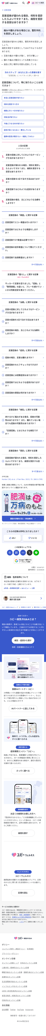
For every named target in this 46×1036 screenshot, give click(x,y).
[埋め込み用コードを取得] (23, 553)
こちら (21, 922)
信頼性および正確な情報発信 (21, 917)
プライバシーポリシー (16, 90)
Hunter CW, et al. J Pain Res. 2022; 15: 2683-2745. (22, 479)
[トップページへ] (23, 939)
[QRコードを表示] (16, 553)
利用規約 (5, 90)
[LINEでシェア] (36, 553)
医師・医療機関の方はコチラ (23, 647)
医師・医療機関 (24, 915)
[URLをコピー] (10, 553)
